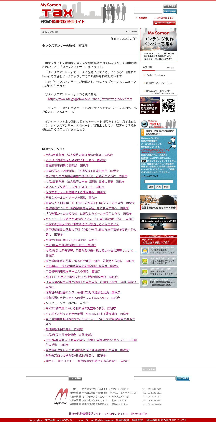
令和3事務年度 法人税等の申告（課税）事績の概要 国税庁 (85, 181)
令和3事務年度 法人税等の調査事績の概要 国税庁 (79, 155)
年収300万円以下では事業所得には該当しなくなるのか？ (82, 224)
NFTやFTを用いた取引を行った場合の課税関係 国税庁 (82, 277)
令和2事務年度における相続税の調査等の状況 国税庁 (81, 308)
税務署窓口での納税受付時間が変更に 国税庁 (76, 355)
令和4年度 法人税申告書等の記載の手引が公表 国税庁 (82, 266)
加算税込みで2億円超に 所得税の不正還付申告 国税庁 (82, 171)
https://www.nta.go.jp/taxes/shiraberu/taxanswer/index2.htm (90, 99)
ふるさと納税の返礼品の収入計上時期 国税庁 (76, 160)
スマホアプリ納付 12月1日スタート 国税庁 (75, 187)
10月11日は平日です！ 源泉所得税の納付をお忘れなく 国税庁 (87, 361)
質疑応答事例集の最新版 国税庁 (67, 165)
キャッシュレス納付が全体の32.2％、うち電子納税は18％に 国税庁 (90, 219)
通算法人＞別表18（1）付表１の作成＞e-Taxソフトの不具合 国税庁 (90, 203)
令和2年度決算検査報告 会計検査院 (69, 334)
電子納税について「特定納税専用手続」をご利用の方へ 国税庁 (87, 208)
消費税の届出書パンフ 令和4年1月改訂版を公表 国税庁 (83, 292)
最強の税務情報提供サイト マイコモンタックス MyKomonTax (108, 413)
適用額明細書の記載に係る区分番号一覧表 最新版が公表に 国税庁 (90, 261)
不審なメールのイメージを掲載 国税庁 (71, 197)
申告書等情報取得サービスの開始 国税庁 (73, 271)
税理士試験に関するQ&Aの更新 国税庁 (71, 240)
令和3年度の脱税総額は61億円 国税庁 (71, 245)
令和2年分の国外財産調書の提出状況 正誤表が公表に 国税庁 (86, 176)
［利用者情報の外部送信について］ (166, 420)
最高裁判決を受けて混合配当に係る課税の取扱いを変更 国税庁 (87, 350)
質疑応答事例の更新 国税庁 (64, 329)
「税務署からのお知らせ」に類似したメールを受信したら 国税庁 (89, 213)
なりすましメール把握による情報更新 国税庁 (76, 192)
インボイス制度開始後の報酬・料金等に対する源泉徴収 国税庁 (87, 313)
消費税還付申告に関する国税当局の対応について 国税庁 (83, 297)
